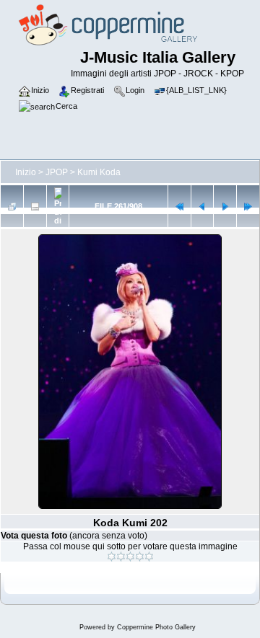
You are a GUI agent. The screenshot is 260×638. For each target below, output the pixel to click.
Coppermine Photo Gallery (156, 627)
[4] (139, 556)
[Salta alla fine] (248, 206)
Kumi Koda (99, 172)
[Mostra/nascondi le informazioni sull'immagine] (35, 206)
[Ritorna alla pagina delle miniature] (12, 206)
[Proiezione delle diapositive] (58, 206)
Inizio (25, 172)
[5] (149, 556)
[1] (111, 556)
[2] (121, 556)
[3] (130, 556)
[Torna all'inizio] (179, 206)
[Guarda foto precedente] (202, 206)
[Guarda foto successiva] (225, 206)
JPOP (57, 172)
